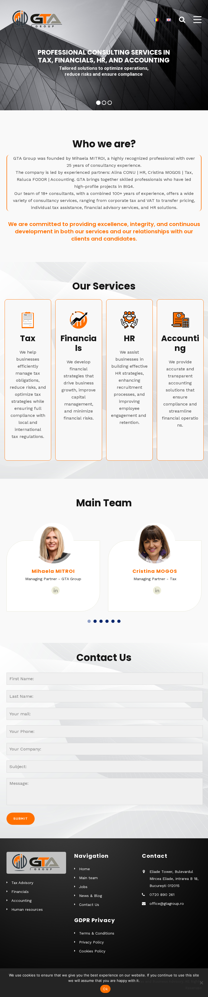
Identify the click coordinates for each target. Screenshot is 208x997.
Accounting (21, 900)
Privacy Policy (91, 942)
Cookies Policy (92, 951)
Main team (88, 878)
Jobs (83, 887)
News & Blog (90, 895)
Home (84, 869)
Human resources (27, 909)
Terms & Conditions (96, 933)
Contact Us (89, 904)
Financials (20, 891)
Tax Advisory (22, 882)
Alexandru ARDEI (155, 571)
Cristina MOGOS (53, 571)
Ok (105, 989)
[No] (201, 982)
